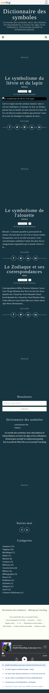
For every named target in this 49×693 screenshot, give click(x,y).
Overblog (43, 610)
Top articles (31, 620)
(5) (7, 562)
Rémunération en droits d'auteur (33, 623)
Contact (39, 620)
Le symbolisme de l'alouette (24, 213)
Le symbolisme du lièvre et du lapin (24, 80)
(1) (7, 583)
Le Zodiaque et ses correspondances (24, 269)
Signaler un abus (10, 623)
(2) (8, 580)
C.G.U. (19, 623)
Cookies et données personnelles (23, 626)
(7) (8, 552)
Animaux (24, 87)
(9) (7, 549)
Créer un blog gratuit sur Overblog (15, 620)
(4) (9, 568)
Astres (24, 275)
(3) (9, 574)
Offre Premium (7, 626)
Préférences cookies (40, 626)
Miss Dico (21, 442)
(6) (7, 559)
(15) (8, 546)
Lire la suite (24, 121)
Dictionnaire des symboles (24, 14)
